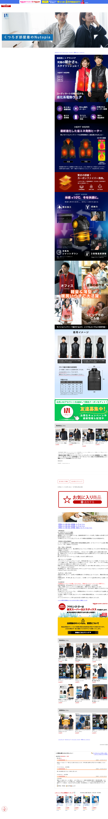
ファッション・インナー (67, 52)
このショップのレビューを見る (100, 754)
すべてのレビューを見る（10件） (100, 753)
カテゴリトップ (58, 52)
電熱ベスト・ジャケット (79, 52)
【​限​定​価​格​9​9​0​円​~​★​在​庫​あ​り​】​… (86, 805)
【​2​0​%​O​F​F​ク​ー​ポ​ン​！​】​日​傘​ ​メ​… (77, 805)
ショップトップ (61, 739)
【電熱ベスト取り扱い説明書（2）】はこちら (71, 526)
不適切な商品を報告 (78, 487)
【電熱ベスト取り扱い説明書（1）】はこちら (71, 524)
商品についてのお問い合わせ (65, 487)
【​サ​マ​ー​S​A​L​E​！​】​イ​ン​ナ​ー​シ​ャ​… (68, 805)
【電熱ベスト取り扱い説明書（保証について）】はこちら (75, 528)
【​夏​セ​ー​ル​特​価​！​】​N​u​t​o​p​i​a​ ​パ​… (60, 805)
